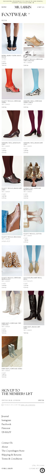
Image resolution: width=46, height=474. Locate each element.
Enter (41, 400)
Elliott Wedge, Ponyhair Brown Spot (11, 278)
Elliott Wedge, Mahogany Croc (12, 189)
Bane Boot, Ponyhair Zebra (12, 368)
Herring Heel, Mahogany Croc (33, 143)
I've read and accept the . (20, 405)
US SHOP (6, 432)
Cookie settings (36, 468)
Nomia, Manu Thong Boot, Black (11, 56)
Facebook (6, 424)
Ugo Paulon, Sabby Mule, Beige (33, 278)
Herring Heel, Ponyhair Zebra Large (33, 101)
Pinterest (6, 428)
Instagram (6, 420)
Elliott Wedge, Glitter (33, 233)
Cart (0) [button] (40, 7)
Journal (5, 416)
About (5, 446)
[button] (4, 7)
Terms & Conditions (12, 458)
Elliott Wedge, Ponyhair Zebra (11, 101)
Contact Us (7, 442)
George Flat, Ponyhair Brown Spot (32, 189)
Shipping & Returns (11, 454)
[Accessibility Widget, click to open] (42, 470)
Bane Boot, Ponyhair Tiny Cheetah (11, 323)
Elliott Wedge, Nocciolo (11, 237)
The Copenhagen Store (13, 450)
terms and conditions (28, 405)
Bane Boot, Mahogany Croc (32, 327)
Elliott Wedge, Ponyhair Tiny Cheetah (33, 60)
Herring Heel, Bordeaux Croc (11, 143)
